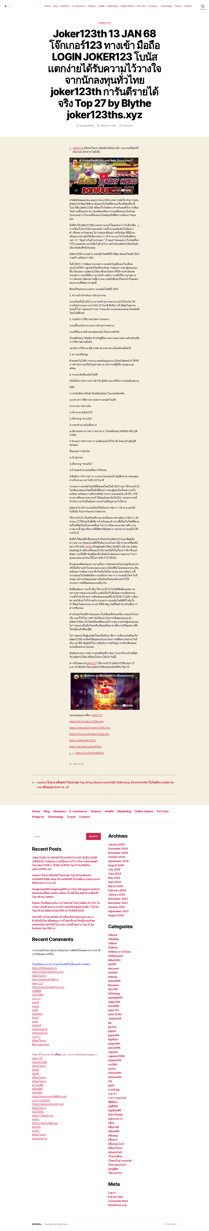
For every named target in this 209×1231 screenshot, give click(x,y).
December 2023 (118, 898)
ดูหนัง (35, 1021)
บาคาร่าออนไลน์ (41, 1100)
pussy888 (37, 994)
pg (109, 1022)
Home (47, 6)
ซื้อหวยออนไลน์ (40, 1044)
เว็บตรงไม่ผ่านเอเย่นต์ (119, 1160)
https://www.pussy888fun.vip (49, 1096)
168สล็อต (113, 939)
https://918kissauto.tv (44, 968)
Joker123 (91, 663)
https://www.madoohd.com (48, 971)
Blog (55, 6)
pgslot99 (37, 1092)
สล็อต (111, 1122)
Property (153, 6)
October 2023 (116, 907)
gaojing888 (115, 997)
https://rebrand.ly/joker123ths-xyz (89, 728)
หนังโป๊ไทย (38, 1111)
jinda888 (113, 1006)
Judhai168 (114, 1018)
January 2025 (116, 844)
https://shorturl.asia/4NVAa (85, 746)
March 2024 (115, 886)
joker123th (104, 23)
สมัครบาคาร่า (115, 1118)
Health (102, 6)
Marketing (113, 6)
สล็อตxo (112, 1139)
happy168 (114, 1001)
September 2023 (118, 911)
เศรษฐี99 (113, 1168)
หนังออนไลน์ (115, 1152)
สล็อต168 (113, 1127)
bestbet (113, 972)
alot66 (112, 964)
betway (112, 976)
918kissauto (115, 955)
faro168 (113, 989)
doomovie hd (39, 1138)
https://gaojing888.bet (45, 1123)
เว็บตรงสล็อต (115, 1156)
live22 (35, 1017)
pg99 (35, 1010)
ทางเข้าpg (113, 1089)
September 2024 (118, 861)
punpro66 (114, 1043)
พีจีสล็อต (112, 1102)
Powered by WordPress (55, 1224)
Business (65, 6)
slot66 (35, 1073)
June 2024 (114, 873)
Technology (166, 6)
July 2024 (114, 869)
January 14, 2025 (108, 125)
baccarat (113, 968)
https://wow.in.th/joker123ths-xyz (89, 734)
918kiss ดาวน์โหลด (119, 951)
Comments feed (118, 1201)
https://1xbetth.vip (42, 1115)
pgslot (89, 546)
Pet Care (141, 6)
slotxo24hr (114, 1072)
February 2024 (117, 890)
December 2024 (118, 848)
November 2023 (118, 902)
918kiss (113, 947)
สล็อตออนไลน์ (116, 1143)
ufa (110, 1081)
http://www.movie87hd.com (48, 987)
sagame (113, 1052)
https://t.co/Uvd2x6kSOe (90, 753)
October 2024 (116, 856)
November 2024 (118, 852)
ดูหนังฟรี (36, 1025)
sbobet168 (114, 1060)
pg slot (112, 1026)
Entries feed (115, 1196)
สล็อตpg (113, 1135)
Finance (92, 6)
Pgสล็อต (113, 1039)
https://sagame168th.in (45, 979)
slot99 (35, 1069)
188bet (112, 943)
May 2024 (114, 877)
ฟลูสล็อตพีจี (114, 1110)
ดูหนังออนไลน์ (39, 1029)
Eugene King (88, 125)
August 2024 (116, 865)
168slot (112, 935)
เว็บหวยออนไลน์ (117, 1164)
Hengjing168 (39, 1062)
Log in (111, 1192)
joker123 (78, 148)
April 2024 (114, 882)
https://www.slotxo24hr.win (48, 1104)
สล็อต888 (37, 1088)
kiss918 (36, 1126)
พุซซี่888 (36, 990)
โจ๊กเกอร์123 (78, 764)
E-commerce (78, 6)
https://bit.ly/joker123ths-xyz (86, 721)
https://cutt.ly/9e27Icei (82, 740)
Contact (188, 6)
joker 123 (37, 983)
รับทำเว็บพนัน (115, 1114)
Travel (178, 6)
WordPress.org (117, 1205)
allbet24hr (114, 960)
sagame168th (116, 1056)
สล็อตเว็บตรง (39, 975)
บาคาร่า (36, 998)
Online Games (127, 6)
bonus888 (38, 1085)
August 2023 (116, 915)
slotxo (112, 1068)
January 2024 (116, 894)
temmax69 (114, 1077)
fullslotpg (37, 1013)
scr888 (112, 1064)
